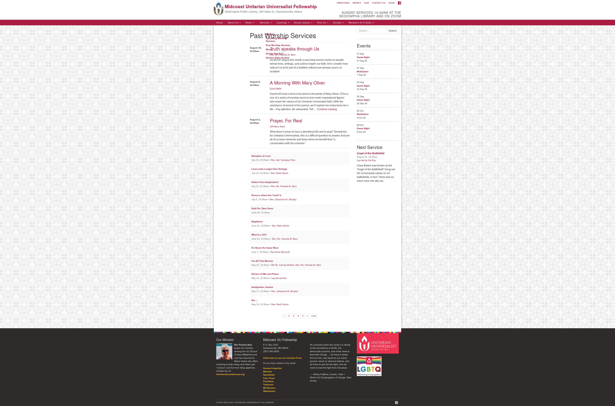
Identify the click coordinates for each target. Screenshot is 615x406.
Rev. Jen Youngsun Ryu (283, 160)
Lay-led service (279, 278)
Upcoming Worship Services (276, 39)
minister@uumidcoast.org (230, 374)
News (249, 22)
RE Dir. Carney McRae (282, 265)
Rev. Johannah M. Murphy (283, 199)
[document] (307, 176)
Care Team (269, 378)
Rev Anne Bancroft (280, 252)
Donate (337, 22)
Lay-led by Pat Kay (366, 160)
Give (366, 3)
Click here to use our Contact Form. (282, 358)
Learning (281, 22)
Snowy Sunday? (275, 53)
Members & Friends (360, 22)
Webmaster (269, 391)
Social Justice (302, 22)
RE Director (269, 388)
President (268, 381)
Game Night (363, 57)
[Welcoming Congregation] (369, 364)
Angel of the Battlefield (370, 153)
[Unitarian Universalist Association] (378, 343)
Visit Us (322, 22)
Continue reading (327, 109)
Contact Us (378, 3)
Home (219, 22)
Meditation (363, 71)
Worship (264, 22)
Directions (343, 3)
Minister (267, 371)
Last (314, 315)
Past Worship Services (278, 45)
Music (269, 49)
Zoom (392, 3)
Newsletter (269, 375)
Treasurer (268, 384)
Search (357, 3)
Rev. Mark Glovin (279, 173)
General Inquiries (272, 368)
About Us (233, 22)
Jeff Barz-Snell (277, 126)
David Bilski (275, 88)
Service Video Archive (278, 58)
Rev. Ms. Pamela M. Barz (284, 186)
